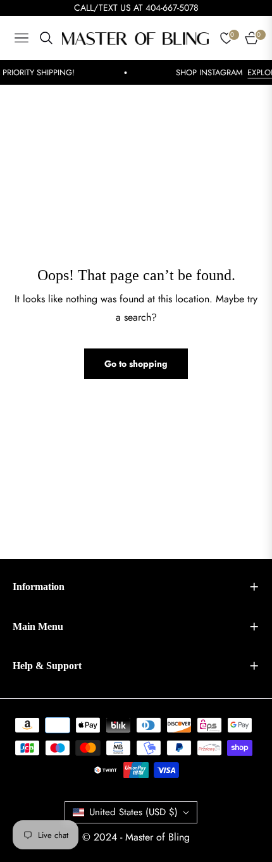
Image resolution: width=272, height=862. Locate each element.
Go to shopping (136, 363)
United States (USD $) (133, 812)
